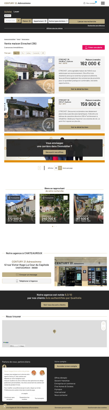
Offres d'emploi (60, 378)
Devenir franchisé (62, 380)
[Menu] (103, 2)
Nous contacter (61, 395)
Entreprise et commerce (64, 383)
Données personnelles (63, 407)
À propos (58, 389)
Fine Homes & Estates (63, 386)
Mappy (22, 346)
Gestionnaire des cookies (97, 407)
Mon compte (90, 3)
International (59, 392)
